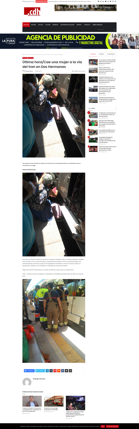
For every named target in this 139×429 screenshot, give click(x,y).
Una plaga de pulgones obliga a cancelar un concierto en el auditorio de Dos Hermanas (107, 139)
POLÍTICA (40, 24)
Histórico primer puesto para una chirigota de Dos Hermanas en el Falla (107, 148)
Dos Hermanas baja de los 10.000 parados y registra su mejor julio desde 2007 (68, 1)
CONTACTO (87, 24)
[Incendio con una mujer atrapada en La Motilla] (53, 401)
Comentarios (111, 54)
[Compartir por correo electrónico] (66, 370)
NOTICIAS (26, 24)
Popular (101, 54)
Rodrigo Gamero (29, 71)
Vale (103, 426)
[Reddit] (58, 370)
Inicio (24, 54)
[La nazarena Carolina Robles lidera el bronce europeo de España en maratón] (93, 62)
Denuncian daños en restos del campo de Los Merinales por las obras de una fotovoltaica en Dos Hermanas (107, 90)
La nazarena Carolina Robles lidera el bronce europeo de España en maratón (107, 61)
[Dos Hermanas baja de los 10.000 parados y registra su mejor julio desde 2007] (93, 100)
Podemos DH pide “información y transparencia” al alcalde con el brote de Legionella (31, 409)
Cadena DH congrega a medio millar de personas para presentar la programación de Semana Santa (75, 414)
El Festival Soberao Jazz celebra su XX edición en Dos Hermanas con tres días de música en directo (107, 79)
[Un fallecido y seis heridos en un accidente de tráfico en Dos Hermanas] (93, 115)
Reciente (93, 54)
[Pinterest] (55, 370)
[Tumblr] (51, 370)
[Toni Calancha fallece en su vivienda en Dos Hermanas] (93, 132)
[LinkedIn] (47, 370)
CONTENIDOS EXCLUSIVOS (67, 24)
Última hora (30, 58)
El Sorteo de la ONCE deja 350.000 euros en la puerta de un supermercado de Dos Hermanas (107, 123)
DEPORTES (55, 24)
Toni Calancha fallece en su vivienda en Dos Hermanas (107, 131)
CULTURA (47, 24)
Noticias (29, 54)
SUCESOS (33, 24)
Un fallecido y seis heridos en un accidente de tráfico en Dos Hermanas (107, 114)
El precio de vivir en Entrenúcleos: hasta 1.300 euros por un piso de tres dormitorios (106, 70)
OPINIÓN (78, 24)
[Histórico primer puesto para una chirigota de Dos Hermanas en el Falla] (93, 149)
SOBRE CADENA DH (97, 24)
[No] (137, 426)
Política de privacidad (112, 426)
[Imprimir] (70, 370)
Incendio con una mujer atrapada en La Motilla (51, 408)
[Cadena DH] (32, 11)
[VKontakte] (62, 370)
